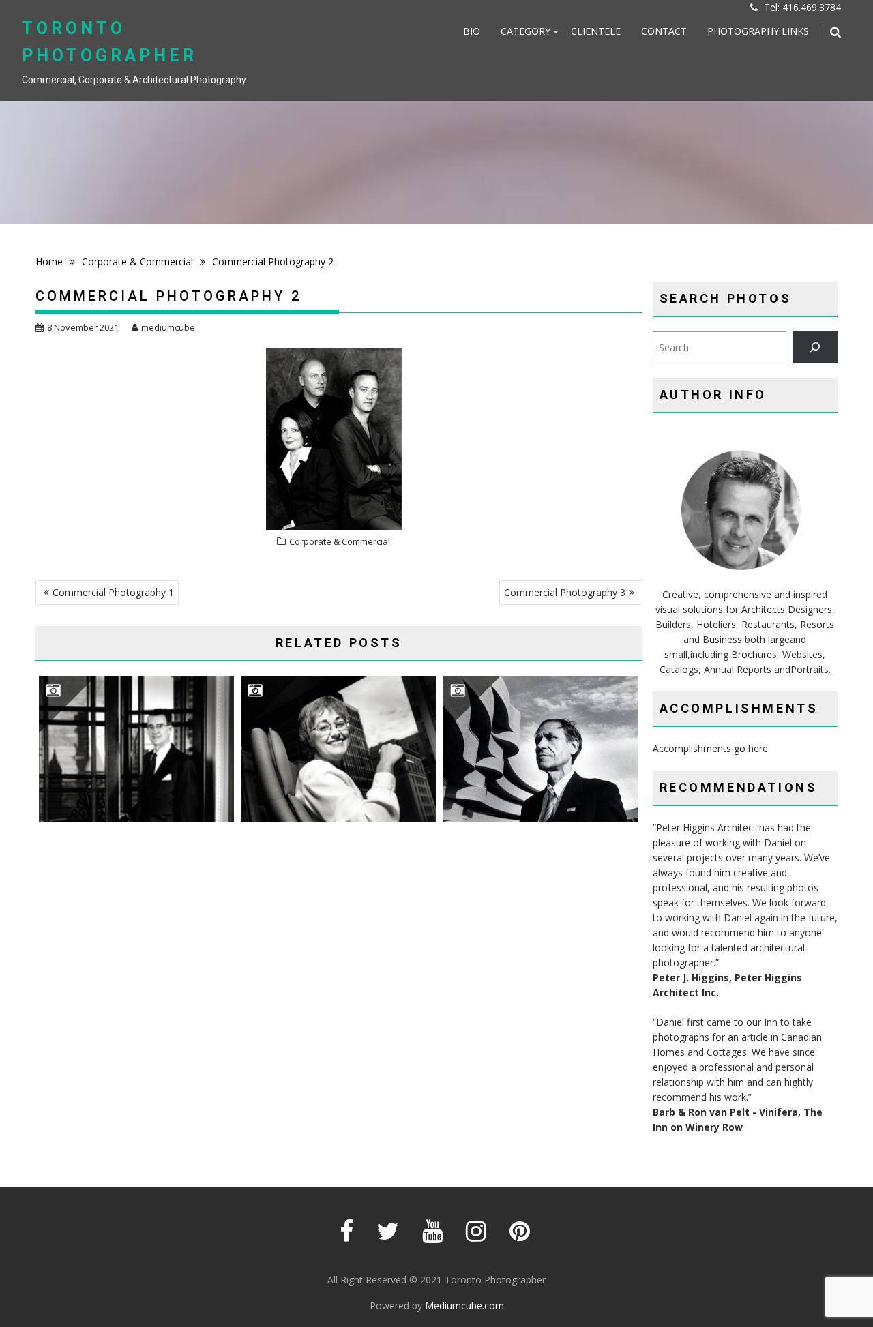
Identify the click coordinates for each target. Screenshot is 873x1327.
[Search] (815, 347)
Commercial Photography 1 (113, 592)
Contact (664, 31)
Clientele (596, 31)
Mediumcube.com (464, 1305)
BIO (471, 31)
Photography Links (758, 31)
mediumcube (168, 327)
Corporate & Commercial (339, 541)
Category (525, 31)
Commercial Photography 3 (564, 592)
